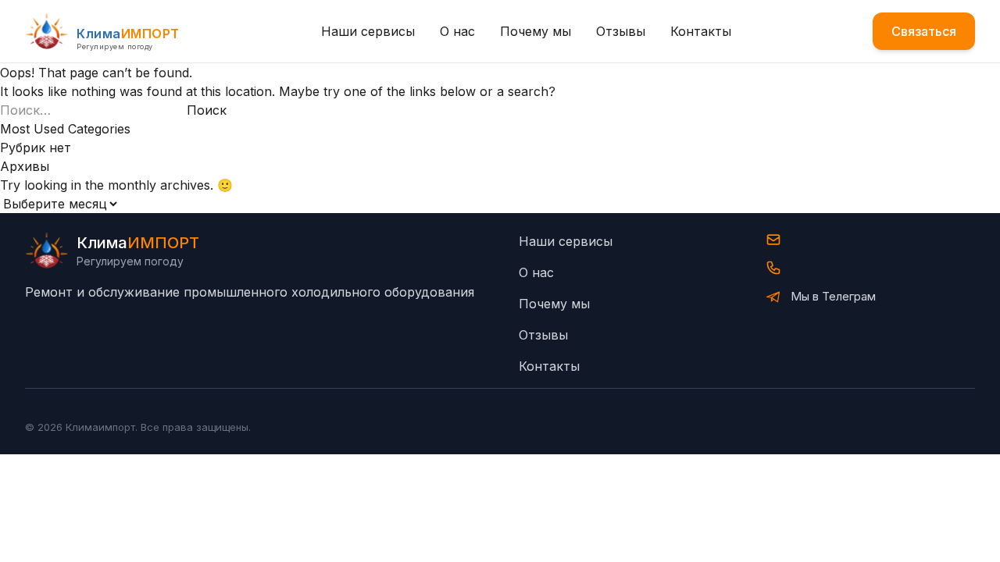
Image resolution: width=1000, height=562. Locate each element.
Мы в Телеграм (833, 296)
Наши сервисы (368, 31)
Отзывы (620, 31)
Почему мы (535, 31)
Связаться (923, 31)
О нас (457, 31)
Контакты (700, 31)
